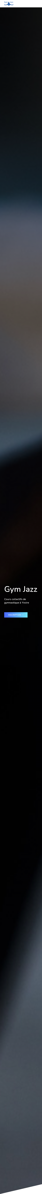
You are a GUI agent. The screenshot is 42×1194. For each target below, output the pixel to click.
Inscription (14, 615)
